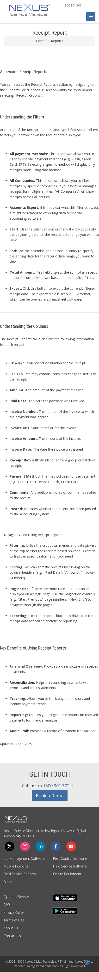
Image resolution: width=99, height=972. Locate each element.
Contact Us (12, 935)
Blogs (8, 882)
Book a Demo (49, 795)
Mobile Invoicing (16, 866)
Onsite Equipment (67, 874)
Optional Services (17, 896)
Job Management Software (24, 858)
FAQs (8, 904)
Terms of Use (14, 920)
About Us (11, 928)
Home (40, 41)
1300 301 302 (72, 5)
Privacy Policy (14, 912)
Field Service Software (70, 866)
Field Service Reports (20, 874)
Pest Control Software (70, 858)
